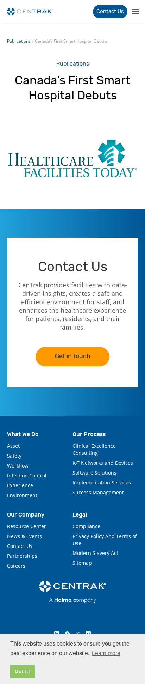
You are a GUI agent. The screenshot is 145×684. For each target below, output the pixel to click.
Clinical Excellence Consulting (94, 449)
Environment (22, 495)
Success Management (98, 492)
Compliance (86, 526)
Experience (20, 485)
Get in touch (72, 356)
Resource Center (26, 526)
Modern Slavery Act (95, 553)
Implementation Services (101, 482)
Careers (16, 565)
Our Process (89, 434)
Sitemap (82, 563)
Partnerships (22, 555)
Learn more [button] (106, 653)
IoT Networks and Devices (102, 462)
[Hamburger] (135, 11)
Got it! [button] (22, 671)
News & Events (24, 536)
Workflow (18, 465)
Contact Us (110, 11)
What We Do (23, 434)
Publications (19, 41)
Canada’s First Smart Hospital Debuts (71, 41)
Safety (14, 455)
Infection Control (26, 475)
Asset (13, 445)
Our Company (25, 514)
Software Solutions (94, 472)
